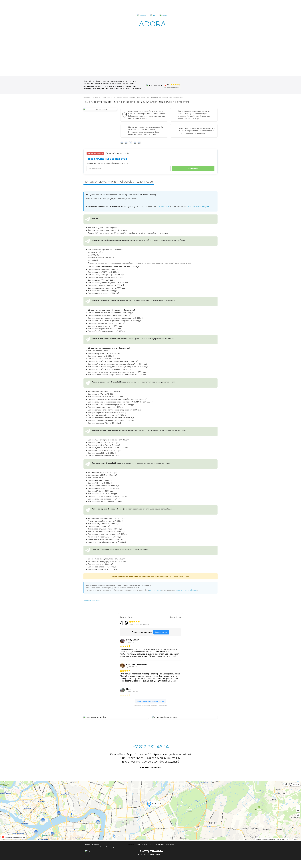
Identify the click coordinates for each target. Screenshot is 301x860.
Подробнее (184, 576)
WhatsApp (197, 206)
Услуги (178, 3)
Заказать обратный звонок (150, 854)
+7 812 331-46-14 (150, 747)
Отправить (193, 168)
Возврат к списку (91, 601)
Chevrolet (92, 3)
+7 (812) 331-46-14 (204, 13)
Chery (134, 3)
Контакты (209, 3)
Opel (107, 3)
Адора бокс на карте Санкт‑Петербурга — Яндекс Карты (150, 705)
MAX (190, 206)
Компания (160, 844)
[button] (87, 40)
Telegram (205, 206)
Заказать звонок (204, 19)
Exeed (121, 3)
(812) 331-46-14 (162, 206)
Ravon (164, 3)
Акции (193, 3)
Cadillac (149, 3)
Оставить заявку (150, 63)
